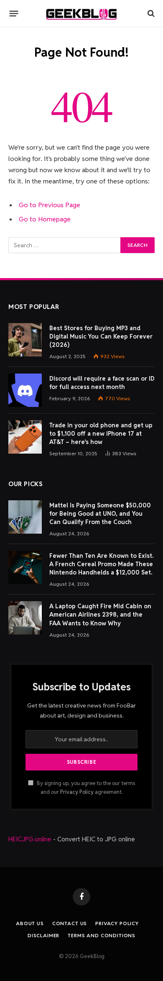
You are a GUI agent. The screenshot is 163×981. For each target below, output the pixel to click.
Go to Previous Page (49, 205)
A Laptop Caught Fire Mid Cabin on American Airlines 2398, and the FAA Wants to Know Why (100, 614)
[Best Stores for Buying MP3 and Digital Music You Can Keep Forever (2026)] (25, 339)
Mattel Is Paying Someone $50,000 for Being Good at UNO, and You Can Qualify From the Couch (100, 514)
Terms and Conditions (101, 935)
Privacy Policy (77, 791)
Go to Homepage (45, 219)
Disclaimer (43, 935)
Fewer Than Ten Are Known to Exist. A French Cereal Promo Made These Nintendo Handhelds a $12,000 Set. (101, 564)
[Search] (150, 13)
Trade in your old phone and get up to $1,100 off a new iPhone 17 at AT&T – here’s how (101, 434)
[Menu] (14, 13)
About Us (30, 923)
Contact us (69, 923)
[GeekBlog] (81, 13)
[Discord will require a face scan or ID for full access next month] (25, 390)
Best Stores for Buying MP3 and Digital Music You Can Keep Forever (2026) (101, 336)
